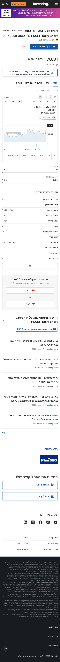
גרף (47, 82)
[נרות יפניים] (54, 97)
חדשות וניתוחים (33, 82)
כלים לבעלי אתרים (50, 549)
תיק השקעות (52, 543)
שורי (28, 304)
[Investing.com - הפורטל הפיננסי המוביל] (43, 4)
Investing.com (52, 368)
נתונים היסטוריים (43, 90)
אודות (25, 537)
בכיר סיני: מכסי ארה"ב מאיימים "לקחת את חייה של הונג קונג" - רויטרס (30, 361)
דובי (27, 290)
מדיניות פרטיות (52, 636)
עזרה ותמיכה (22, 549)
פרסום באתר (22, 543)
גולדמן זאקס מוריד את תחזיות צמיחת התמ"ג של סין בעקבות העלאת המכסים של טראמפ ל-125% (30, 398)
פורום (19, 82)
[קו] (50, 97)
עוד (30, 266)
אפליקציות (53, 537)
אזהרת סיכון (53, 645)
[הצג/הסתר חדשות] (40, 97)
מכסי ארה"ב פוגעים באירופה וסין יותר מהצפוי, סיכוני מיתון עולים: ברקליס (33, 417)
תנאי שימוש (53, 627)
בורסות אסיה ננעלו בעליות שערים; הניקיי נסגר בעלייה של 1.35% (33, 342)
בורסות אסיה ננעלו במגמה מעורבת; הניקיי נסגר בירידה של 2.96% (33, 380)
